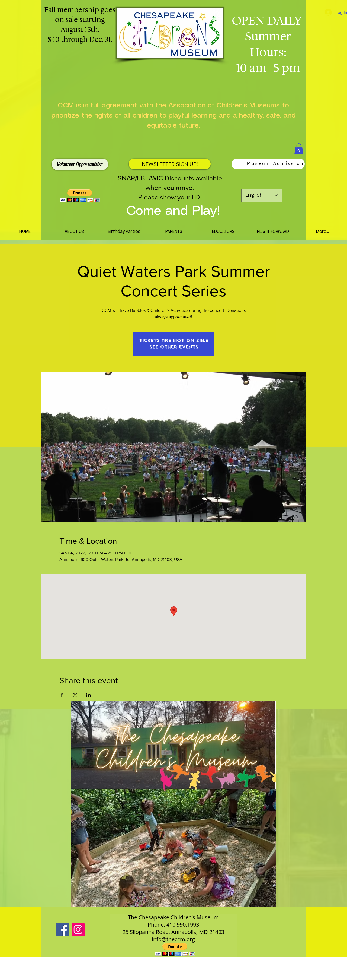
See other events (173, 347)
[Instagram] (78, 929)
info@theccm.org (173, 939)
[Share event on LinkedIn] (88, 695)
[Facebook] (62, 929)
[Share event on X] (75, 695)
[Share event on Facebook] (62, 695)
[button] (298, 148)
